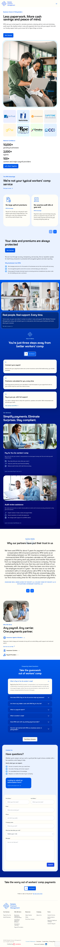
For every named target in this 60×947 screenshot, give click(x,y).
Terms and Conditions (39, 944)
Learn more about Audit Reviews (12, 523)
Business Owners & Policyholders (18, 916)
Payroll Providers (11, 655)
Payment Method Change (52, 921)
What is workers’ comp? (17, 715)
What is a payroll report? (17, 709)
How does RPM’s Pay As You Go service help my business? (27, 697)
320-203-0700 (38, 893)
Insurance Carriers (11, 650)
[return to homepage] (8, 3)
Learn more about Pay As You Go (12, 471)
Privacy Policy (52, 941)
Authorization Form (51, 918)
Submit (50, 864)
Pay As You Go (14, 684)
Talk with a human (7, 326)
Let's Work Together (11, 166)
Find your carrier (7, 188)
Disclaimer (38, 941)
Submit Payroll (51, 923)
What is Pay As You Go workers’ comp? (21, 681)
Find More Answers (30, 739)
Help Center (28, 915)
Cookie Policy (45, 941)
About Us (39, 915)
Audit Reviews (7, 917)
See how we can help (8, 646)
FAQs (26, 917)
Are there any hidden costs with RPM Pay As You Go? (26, 703)
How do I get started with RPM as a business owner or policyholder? (26, 728)
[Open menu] (56, 3)
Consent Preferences (31, 941)
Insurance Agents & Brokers (14, 637)
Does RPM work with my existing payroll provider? (25, 722)
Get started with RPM (11, 405)
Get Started (8, 35)
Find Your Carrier (29, 919)
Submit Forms (51, 915)
